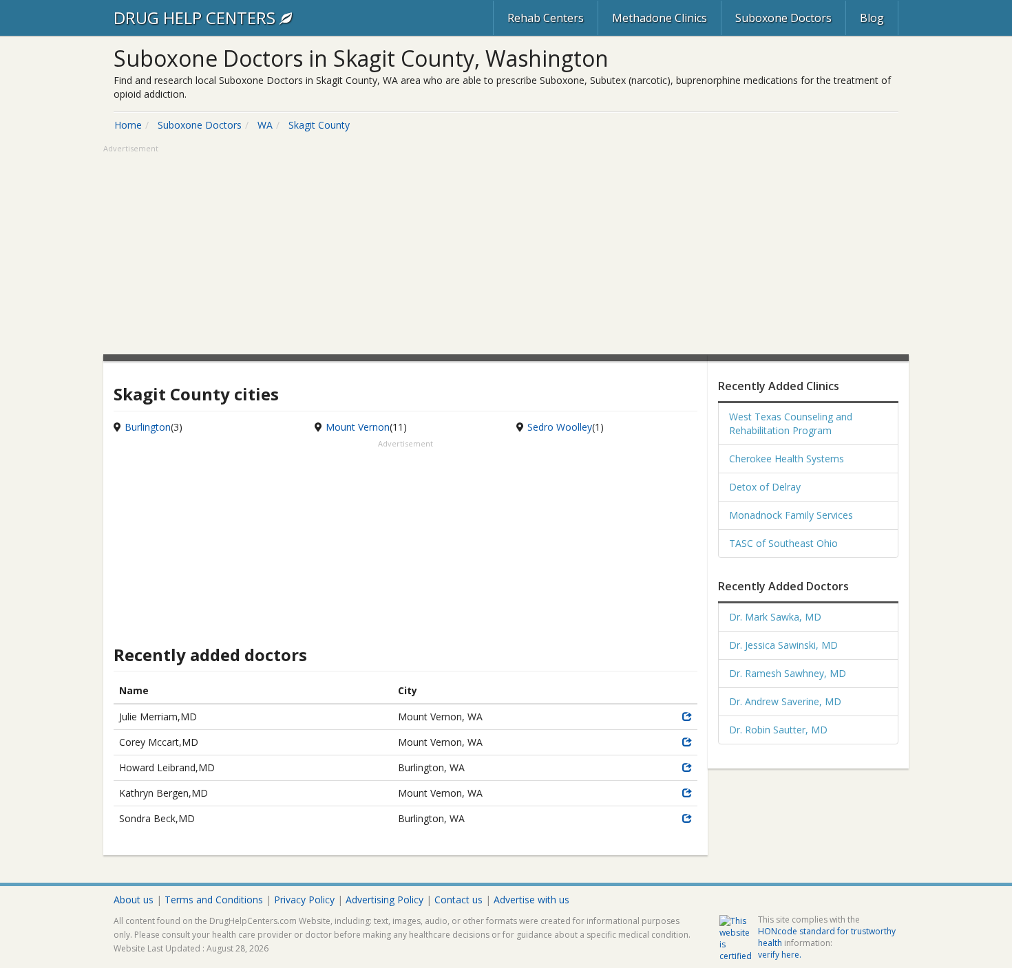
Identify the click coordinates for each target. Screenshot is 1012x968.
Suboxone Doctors (783, 17)
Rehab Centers (545, 17)
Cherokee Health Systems (786, 458)
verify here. (779, 954)
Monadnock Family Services (791, 514)
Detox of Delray (765, 486)
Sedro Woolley (559, 426)
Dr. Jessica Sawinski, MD (783, 645)
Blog (872, 17)
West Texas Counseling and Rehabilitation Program (790, 423)
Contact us (458, 899)
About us (134, 899)
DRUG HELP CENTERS (197, 17)
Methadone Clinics (659, 17)
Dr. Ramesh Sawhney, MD (787, 673)
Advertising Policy (384, 899)
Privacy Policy (304, 899)
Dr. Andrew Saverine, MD (785, 701)
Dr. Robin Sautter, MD (778, 729)
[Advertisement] (506, 251)
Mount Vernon (358, 426)
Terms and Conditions (214, 899)
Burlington (148, 426)
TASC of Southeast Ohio (783, 543)
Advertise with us (531, 899)
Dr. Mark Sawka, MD (775, 616)
